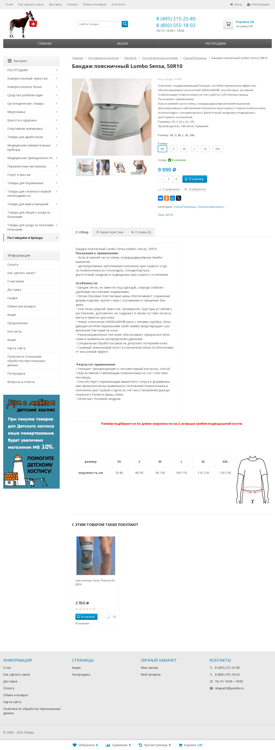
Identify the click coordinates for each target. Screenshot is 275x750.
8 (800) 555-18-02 (176, 25)
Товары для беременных (25, 183)
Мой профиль (151, 674)
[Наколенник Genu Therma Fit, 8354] (95, 555)
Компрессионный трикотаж (27, 78)
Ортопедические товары (25, 103)
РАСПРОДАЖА (17, 70)
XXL (217, 149)
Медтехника (16, 112)
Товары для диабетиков (25, 137)
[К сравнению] (108, 616)
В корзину (196, 179)
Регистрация (260, 4)
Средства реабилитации (25, 95)
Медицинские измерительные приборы (29, 147)
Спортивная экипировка (25, 129)
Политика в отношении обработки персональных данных (26, 360)
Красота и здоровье (22, 120)
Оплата (72, 4)
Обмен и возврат (95, 4)
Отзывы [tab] (143, 232)
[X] (178, 198)
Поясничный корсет (211, 207)
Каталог (20, 61)
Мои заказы (149, 668)
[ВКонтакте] (160, 198)
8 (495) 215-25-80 (176, 18)
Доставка (55, 4)
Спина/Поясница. (184, 207)
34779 (169, 215)
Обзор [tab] (84, 232)
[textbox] (102, 24)
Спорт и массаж (19, 175)
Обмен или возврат (21, 306)
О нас (9, 4)
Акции (122, 43)
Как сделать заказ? (21, 273)
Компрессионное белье (24, 87)
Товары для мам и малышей (27, 204)
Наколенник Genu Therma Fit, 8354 (95, 582)
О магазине (15, 281)
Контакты (118, 4)
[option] (85, 167)
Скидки (12, 298)
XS (162, 149)
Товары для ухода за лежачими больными (30, 227)
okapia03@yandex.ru (229, 688)
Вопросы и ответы (21, 382)
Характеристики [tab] (112, 232)
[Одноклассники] (166, 198)
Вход (238, 4)
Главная (44, 43)
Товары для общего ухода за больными (28, 214)
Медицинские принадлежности (29, 158)
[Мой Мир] (172, 198)
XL (205, 149)
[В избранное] (114, 616)
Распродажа (215, 43)
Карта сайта (16, 348)
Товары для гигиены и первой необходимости (29, 193)
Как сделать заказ (31, 4)
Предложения (17, 323)
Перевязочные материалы (26, 166)
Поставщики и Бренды (25, 238)
